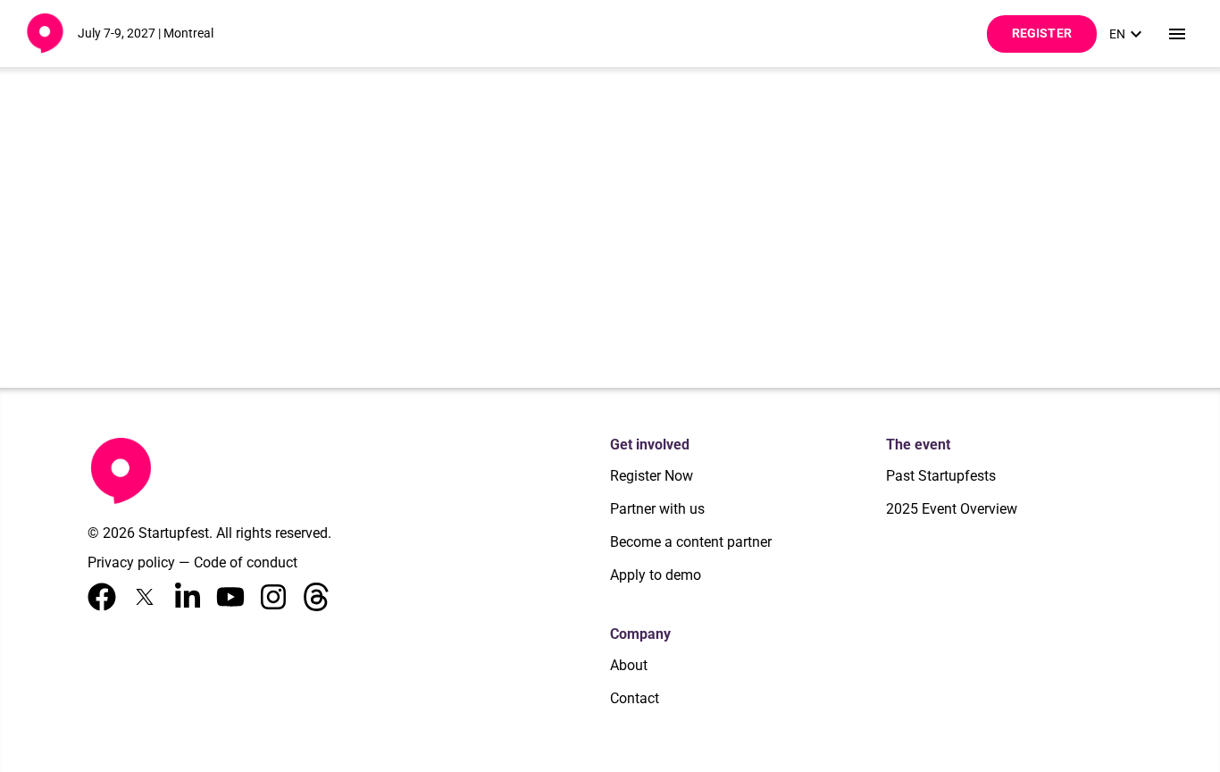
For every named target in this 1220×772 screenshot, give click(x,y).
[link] (1128, 34)
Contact (634, 698)
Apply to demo (655, 574)
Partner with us (657, 508)
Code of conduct (245, 562)
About (629, 665)
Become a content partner (691, 541)
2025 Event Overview (951, 508)
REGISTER (1042, 33)
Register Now (651, 475)
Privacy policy (131, 562)
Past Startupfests (941, 475)
